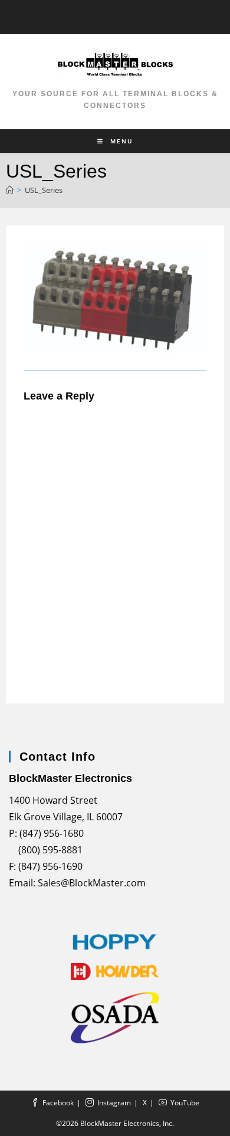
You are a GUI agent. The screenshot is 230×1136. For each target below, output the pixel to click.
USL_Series (44, 190)
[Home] (10, 190)
